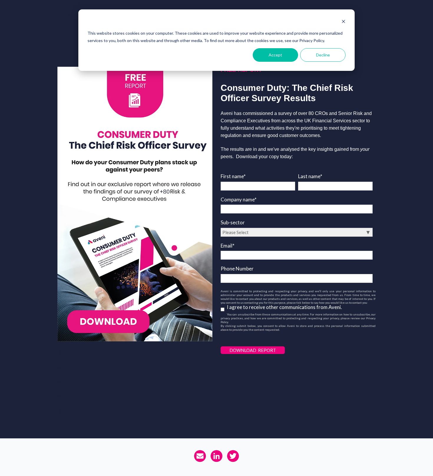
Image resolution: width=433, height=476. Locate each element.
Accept (275, 54)
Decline (323, 54)
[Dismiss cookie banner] (343, 22)
